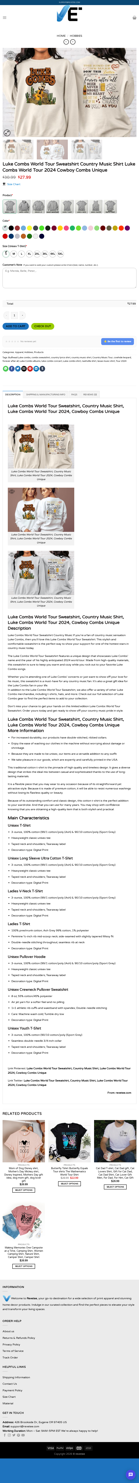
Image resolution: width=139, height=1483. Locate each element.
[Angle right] (72, 42)
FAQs (74, 394)
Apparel (19, 352)
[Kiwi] (79, 228)
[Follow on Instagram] (9, 1435)
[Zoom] (7, 133)
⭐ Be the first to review (117, 341)
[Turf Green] (30, 236)
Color (6, 220)
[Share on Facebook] (12, 369)
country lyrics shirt (60, 357)
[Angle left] (66, 42)
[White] (36, 236)
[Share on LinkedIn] (36, 369)
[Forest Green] (48, 228)
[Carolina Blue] (23, 228)
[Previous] (9, 92)
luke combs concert (52, 361)
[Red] (5, 236)
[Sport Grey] (17, 236)
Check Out (42, 326)
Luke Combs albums (30, 361)
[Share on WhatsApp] (5, 369)
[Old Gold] (115, 228)
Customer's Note (12, 264)
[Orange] (121, 228)
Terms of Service (13, 1351)
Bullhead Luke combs (19, 357)
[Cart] (134, 17)
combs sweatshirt (41, 357)
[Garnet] (54, 228)
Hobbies (76, 36)
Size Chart (13, 184)
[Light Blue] (85, 228)
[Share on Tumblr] (42, 369)
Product (8, 195)
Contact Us (10, 1384)
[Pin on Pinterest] (30, 369)
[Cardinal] (17, 228)
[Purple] (127, 228)
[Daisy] (30, 228)
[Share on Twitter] (18, 369)
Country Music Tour (102, 357)
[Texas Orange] (23, 236)
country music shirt (81, 357)
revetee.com (123, 1092)
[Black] (11, 228)
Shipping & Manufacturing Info (45, 394)
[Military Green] (109, 228)
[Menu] (5, 17)
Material (8, 1403)
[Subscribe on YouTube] (23, 1435)
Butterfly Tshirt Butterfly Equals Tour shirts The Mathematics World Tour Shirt (69, 1171)
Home (61, 36)
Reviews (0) (90, 394)
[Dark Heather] (36, 228)
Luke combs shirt (72, 361)
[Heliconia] (66, 228)
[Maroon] (103, 228)
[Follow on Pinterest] (18, 1435)
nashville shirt (89, 361)
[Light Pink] (91, 228)
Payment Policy (12, 1390)
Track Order (10, 1357)
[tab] (13, 394)
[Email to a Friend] (24, 369)
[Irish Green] (72, 228)
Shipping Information (16, 1377)
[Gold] (60, 228)
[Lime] (97, 228)
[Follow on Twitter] (13, 1435)
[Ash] (5, 228)
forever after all (11, 361)
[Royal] (11, 236)
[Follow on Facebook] (4, 1435)
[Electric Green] (42, 228)
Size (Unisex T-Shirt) (15, 246)
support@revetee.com (69, 2)
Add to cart (15, 326)
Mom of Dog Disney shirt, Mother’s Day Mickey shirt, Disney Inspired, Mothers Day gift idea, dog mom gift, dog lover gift (23, 1174)
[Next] (129, 92)
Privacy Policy (11, 1344)
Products (39, 352)
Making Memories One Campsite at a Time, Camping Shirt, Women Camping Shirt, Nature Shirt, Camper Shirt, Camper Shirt (23, 1252)
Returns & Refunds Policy (19, 1338)
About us (8, 1331)
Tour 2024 (121, 361)
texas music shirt (106, 361)
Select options (24, 1190)
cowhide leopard (122, 357)
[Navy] (42, 236)
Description (12, 394)
